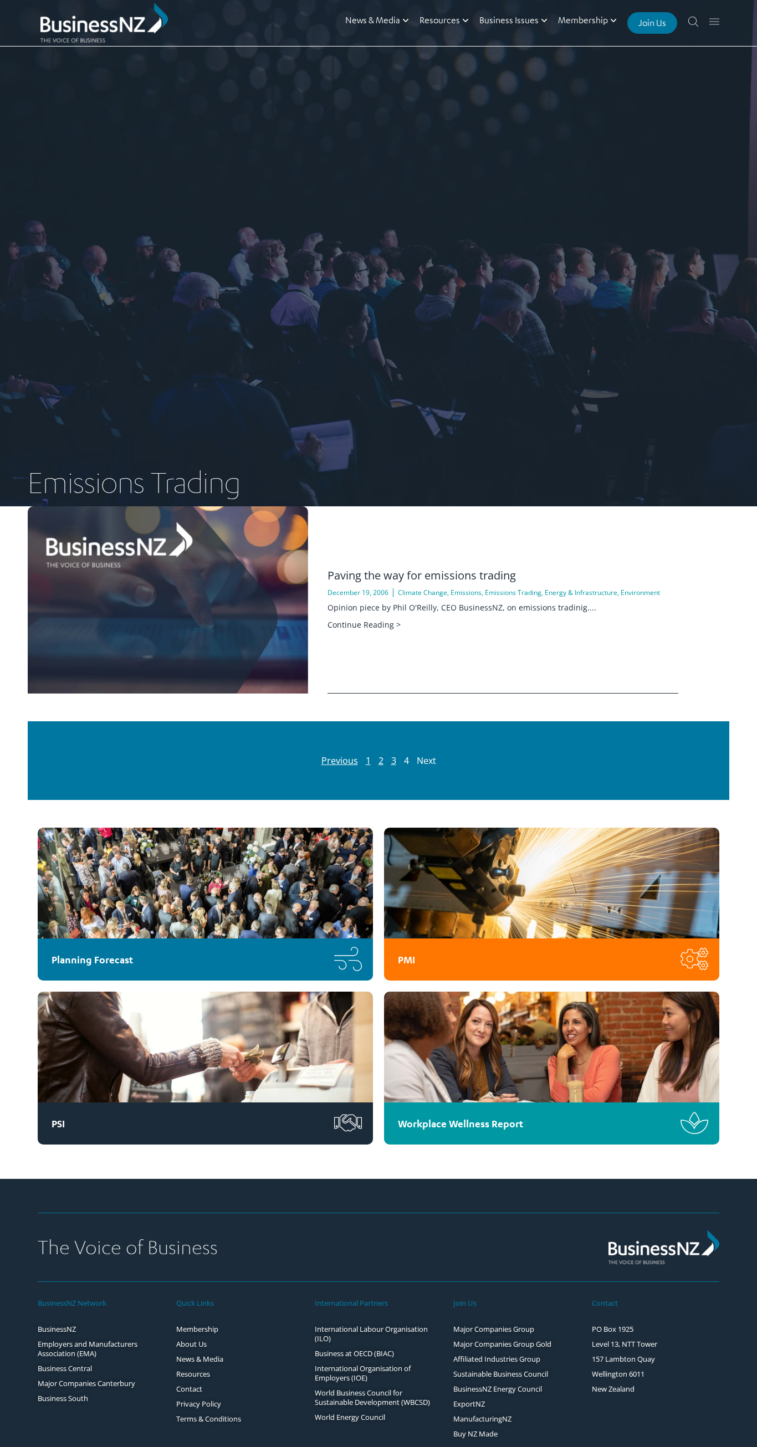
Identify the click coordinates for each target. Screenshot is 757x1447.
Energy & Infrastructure (581, 592)
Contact (605, 1303)
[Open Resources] (465, 20)
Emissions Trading (513, 592)
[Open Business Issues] (544, 20)
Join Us (465, 1303)
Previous (339, 761)
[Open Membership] (613, 20)
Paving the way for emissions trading (422, 575)
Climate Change (422, 592)
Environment (640, 592)
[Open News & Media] (405, 20)
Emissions (466, 592)
